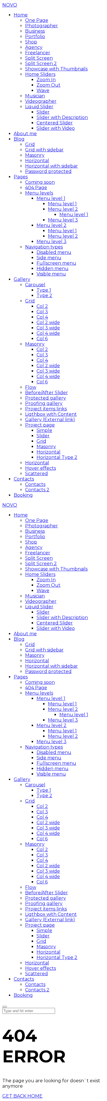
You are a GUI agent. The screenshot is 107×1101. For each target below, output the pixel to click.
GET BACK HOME (22, 1096)
